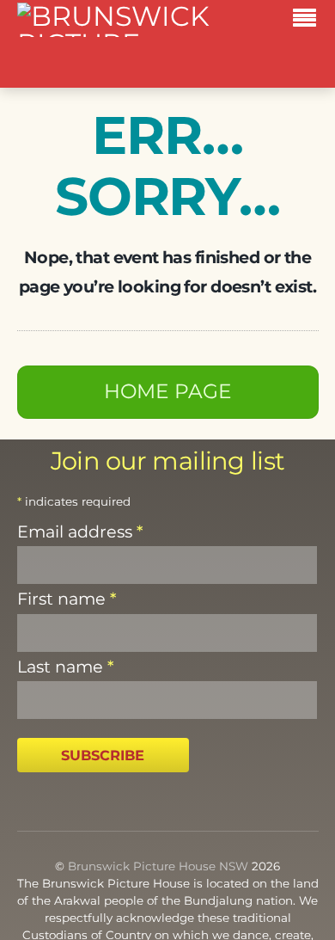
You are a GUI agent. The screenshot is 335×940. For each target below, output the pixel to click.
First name (66, 598)
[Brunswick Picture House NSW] (116, 70)
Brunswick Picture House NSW (158, 866)
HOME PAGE (168, 391)
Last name (65, 666)
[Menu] (309, 20)
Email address (80, 531)
